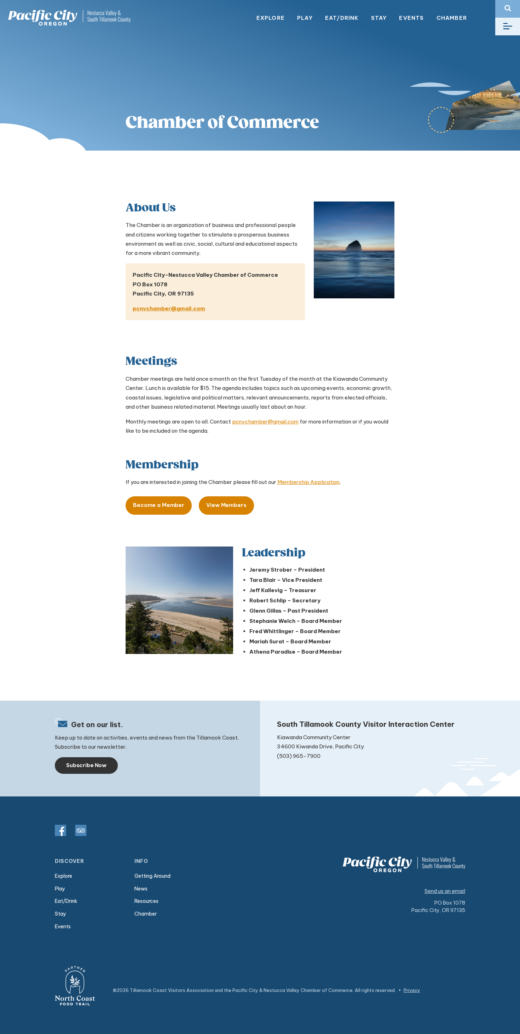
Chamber (452, 17)
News (141, 889)
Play (305, 17)
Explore (270, 17)
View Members (226, 505)
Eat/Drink (342, 17)
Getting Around (152, 876)
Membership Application (308, 482)
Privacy (412, 990)
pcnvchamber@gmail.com (169, 308)
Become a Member (158, 505)
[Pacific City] (69, 18)
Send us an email (444, 891)
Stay (379, 17)
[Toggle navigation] (507, 26)
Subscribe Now (86, 765)
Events (411, 17)
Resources (146, 901)
